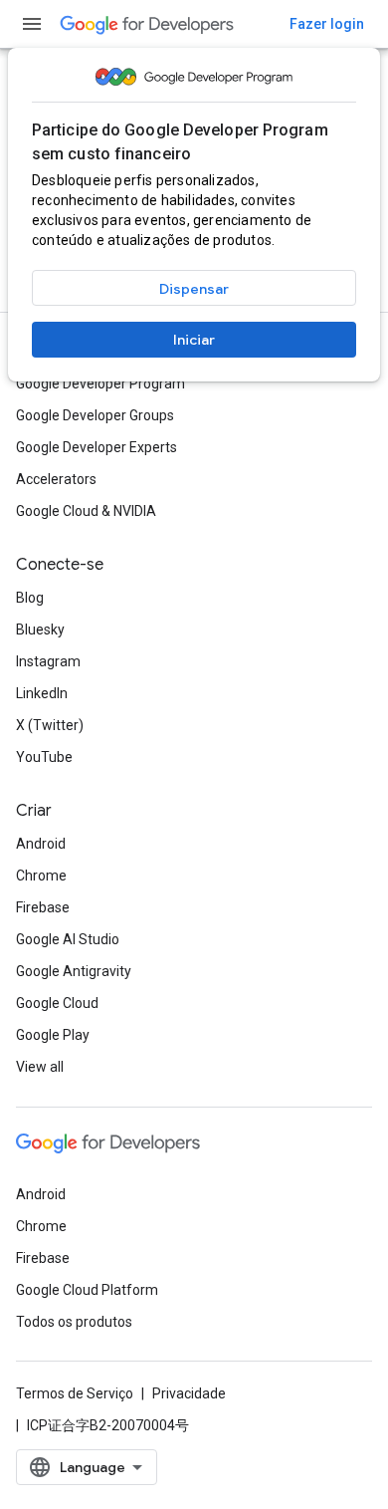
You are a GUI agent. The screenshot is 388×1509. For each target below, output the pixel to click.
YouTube (44, 757)
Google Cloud (57, 1003)
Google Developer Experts (96, 447)
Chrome (41, 875)
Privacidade (189, 1393)
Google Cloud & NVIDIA (86, 511)
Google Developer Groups (95, 415)
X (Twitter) (50, 725)
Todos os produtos (74, 1322)
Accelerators (56, 479)
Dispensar (194, 289)
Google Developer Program (100, 383)
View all (40, 1067)
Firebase (43, 907)
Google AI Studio (67, 939)
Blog (30, 598)
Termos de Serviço (74, 1393)
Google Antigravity (73, 971)
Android (41, 844)
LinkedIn (42, 693)
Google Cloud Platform (87, 1290)
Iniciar (194, 340)
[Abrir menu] (32, 24)
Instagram (48, 661)
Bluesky (40, 629)
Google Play (53, 1035)
